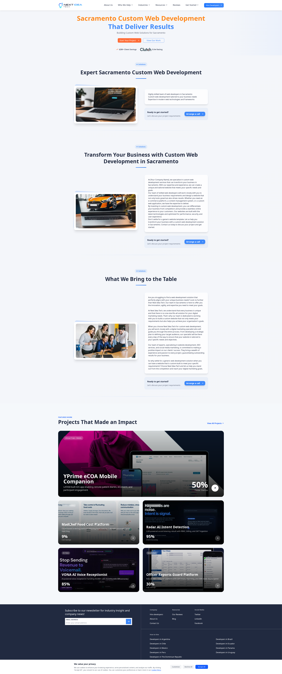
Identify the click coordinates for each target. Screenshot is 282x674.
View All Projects (214, 423)
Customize (176, 667)
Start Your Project (128, 40)
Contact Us (154, 623)
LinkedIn (198, 619)
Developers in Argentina (160, 639)
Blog (174, 619)
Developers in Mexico (159, 648)
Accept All (201, 667)
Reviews (176, 5)
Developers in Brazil (224, 639)
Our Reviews (177, 614)
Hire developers (156, 614)
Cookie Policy (156, 670)
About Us (108, 5)
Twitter (198, 614)
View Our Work (154, 40)
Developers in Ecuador (225, 643)
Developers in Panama (225, 648)
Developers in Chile (158, 643)
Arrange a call (193, 114)
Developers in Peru (158, 652)
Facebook (199, 623)
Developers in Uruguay (225, 652)
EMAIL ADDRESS (72, 620)
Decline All (188, 667)
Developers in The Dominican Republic (166, 657)
